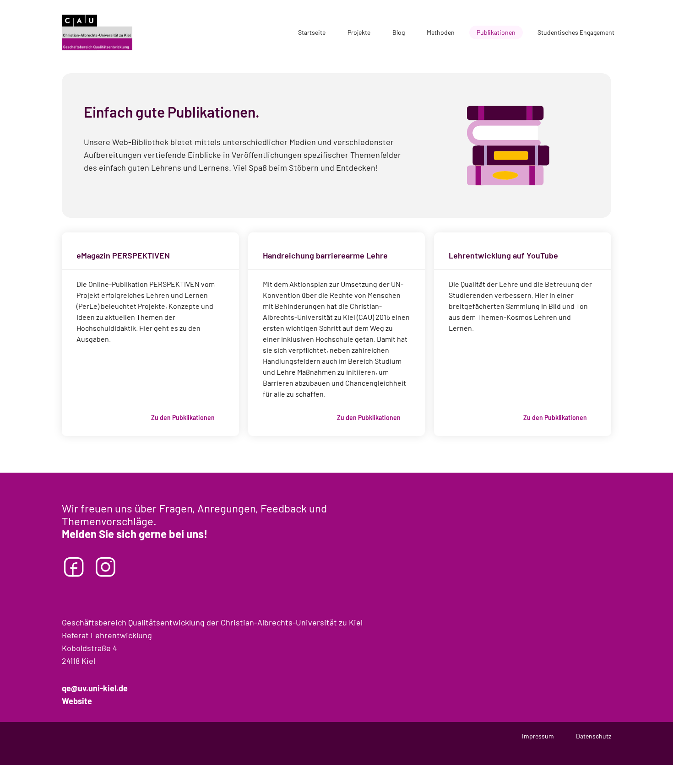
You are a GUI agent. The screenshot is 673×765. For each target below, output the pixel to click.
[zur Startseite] (97, 32)
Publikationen (496, 32)
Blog (398, 32)
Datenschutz (593, 736)
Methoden (441, 32)
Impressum (538, 736)
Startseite (312, 32)
